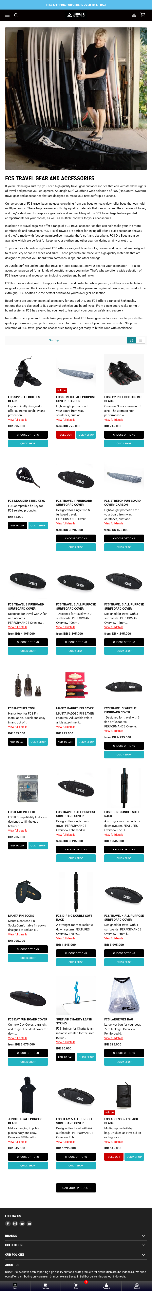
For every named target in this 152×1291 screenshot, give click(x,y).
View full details (17, 419)
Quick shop (27, 443)
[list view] (140, 340)
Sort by (54, 340)
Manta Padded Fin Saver (75, 708)
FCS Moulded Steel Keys (26, 501)
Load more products (76, 1187)
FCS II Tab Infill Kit (22, 812)
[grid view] (131, 340)
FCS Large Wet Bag (118, 1019)
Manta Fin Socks (21, 916)
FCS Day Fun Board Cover (27, 1019)
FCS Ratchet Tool (21, 708)
